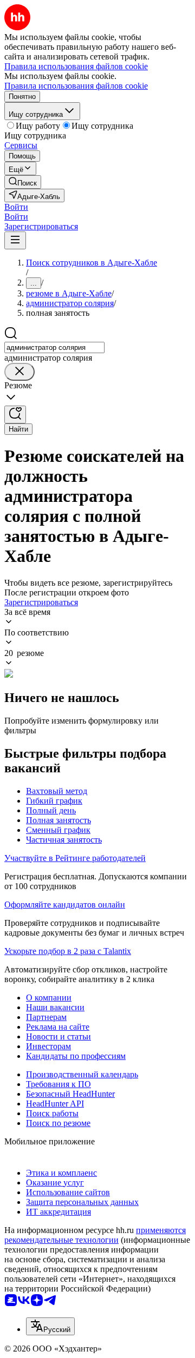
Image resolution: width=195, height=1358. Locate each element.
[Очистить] (19, 372)
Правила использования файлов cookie (76, 85)
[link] (22, 182)
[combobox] (54, 347)
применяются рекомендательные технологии (95, 1234)
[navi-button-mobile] (15, 240)
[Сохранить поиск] (15, 414)
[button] (16, 206)
